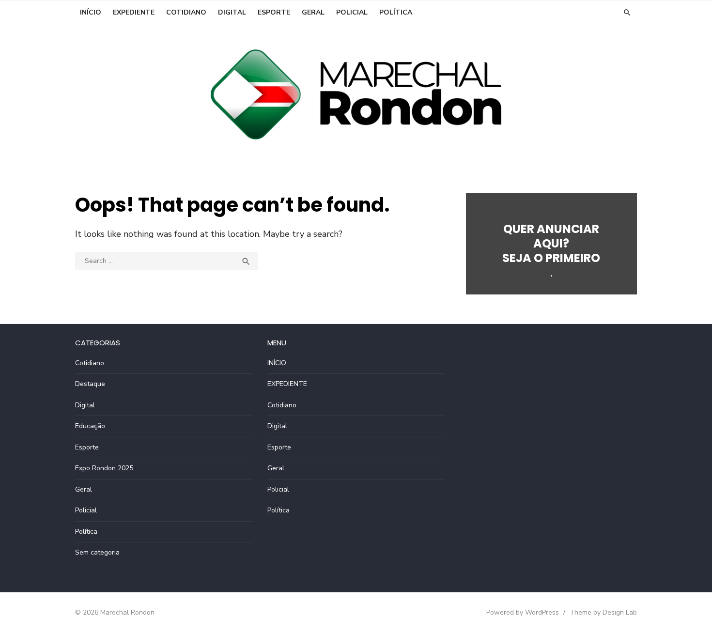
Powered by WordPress (522, 612)
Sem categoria (97, 552)
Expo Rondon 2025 (104, 468)
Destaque (90, 383)
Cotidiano (186, 12)
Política (395, 12)
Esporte (274, 12)
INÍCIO (90, 12)
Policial (352, 12)
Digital (232, 12)
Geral (313, 12)
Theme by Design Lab (603, 612)
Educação (90, 426)
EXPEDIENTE (134, 12)
